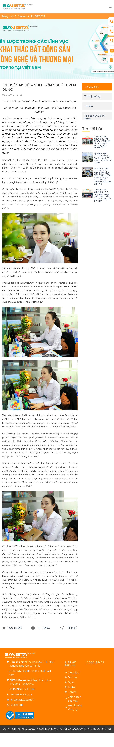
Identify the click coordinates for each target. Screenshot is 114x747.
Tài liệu (88, 106)
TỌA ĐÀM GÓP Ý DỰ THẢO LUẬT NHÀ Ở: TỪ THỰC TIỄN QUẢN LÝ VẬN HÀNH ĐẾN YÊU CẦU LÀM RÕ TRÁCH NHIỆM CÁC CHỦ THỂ (103, 176)
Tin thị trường (92, 96)
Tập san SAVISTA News (94, 117)
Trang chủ (7, 16)
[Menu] (110, 7)
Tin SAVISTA (38, 16)
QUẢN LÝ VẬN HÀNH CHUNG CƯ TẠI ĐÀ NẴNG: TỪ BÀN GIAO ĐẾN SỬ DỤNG (102, 158)
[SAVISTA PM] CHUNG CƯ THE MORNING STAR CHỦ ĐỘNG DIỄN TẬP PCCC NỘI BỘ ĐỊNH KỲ (102, 195)
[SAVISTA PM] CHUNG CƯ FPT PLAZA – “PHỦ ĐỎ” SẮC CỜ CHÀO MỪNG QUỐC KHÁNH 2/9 (102, 142)
